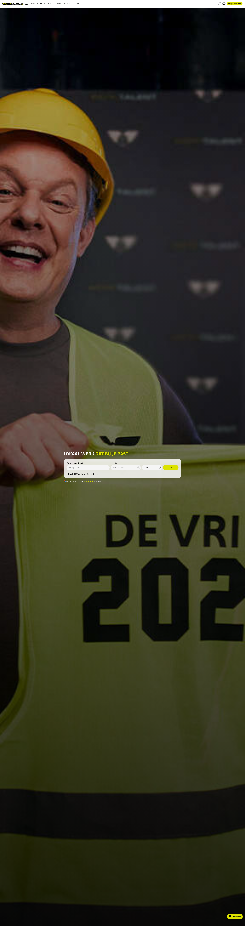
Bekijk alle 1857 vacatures (76, 474)
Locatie (114, 463)
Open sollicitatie (92, 474)
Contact (76, 4)
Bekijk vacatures (234, 4)
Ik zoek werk (48, 4)
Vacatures (35, 4)
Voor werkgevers (64, 4)
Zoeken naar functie (76, 463)
